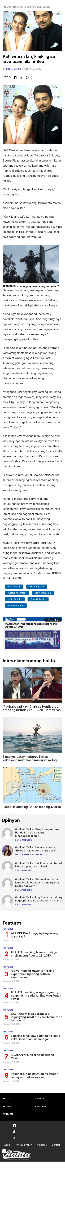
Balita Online (13, 68)
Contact (56, 1145)
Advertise (42, 1145)
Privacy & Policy (24, 1145)
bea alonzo (14, 586)
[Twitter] (21, 77)
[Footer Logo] (16, 1154)
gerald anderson (17, 593)
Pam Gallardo (38, 599)
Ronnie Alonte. (15, 605)
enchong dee (37, 586)
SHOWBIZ (8, 1106)
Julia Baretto (14, 599)
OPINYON (8, 1114)
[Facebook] (15, 77)
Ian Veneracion (43, 593)
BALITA (6, 1098)
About (7, 1145)
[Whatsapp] (27, 77)
